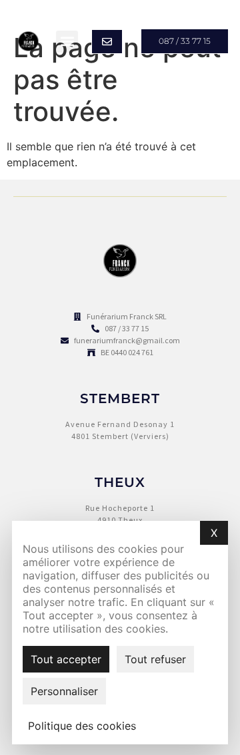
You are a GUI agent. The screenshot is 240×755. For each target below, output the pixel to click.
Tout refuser (155, 659)
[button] (67, 42)
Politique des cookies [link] (82, 725)
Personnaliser (64, 691)
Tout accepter (66, 659)
